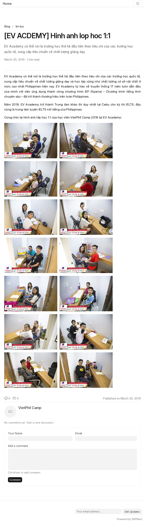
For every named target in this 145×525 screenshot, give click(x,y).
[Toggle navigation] (137, 4)
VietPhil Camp (30, 408)
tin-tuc (20, 26)
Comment (15, 479)
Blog (7, 26)
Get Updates (132, 511)
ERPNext (137, 519)
